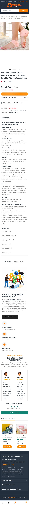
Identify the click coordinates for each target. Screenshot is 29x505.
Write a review (14, 413)
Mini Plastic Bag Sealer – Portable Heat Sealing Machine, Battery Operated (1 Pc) (21, 436)
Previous (3, 386)
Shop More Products (10, 316)
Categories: (4, 112)
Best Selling (14, 112)
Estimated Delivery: (8, 103)
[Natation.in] (15, 5)
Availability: (4, 108)
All (6, 16)
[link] (11, 426)
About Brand (7, 261)
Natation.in (12, 497)
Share (26, 97)
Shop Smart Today (23, 1)
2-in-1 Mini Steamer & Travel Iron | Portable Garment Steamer (7, 436)
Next (26, 386)
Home (2, 16)
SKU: (2, 110)
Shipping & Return (18, 261)
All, (10, 112)
